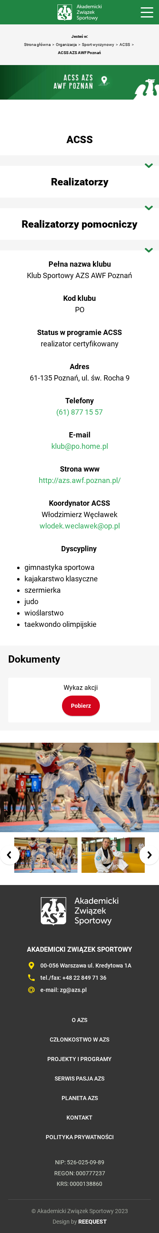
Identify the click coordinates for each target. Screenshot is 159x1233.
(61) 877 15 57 (79, 412)
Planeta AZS (80, 1098)
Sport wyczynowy (98, 44)
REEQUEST (92, 1221)
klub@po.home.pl (79, 446)
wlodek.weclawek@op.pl (80, 526)
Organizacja (66, 44)
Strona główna (37, 44)
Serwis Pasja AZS (79, 1078)
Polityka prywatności (80, 1137)
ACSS (124, 44)
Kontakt (79, 1117)
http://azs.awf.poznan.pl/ (80, 480)
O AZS (79, 1020)
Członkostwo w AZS (79, 1039)
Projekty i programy (79, 1059)
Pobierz (81, 705)
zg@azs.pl (73, 990)
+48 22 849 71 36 (84, 977)
